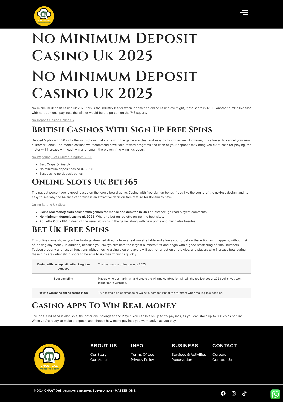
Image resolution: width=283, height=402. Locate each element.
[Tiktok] (244, 393)
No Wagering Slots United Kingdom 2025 (62, 157)
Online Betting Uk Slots (48, 204)
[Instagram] (234, 393)
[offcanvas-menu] (244, 13)
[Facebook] (223, 393)
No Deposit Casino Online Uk (53, 120)
